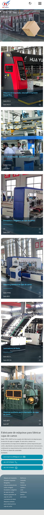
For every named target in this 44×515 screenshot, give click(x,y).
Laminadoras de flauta (11, 348)
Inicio (3, 11)
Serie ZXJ (6, 232)
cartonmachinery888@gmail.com (13, 457)
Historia (22, 483)
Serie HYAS (7, 293)
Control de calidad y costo (23, 487)
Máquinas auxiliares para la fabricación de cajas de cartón (10, 504)
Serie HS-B (6, 105)
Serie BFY (6, 421)
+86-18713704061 (9, 462)
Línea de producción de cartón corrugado (18, 157)
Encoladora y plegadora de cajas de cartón (19, 221)
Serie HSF (6, 169)
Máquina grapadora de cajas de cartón (17, 285)
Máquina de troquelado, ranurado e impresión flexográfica (10, 480)
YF (4, 229)
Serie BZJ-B (7, 360)
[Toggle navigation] (40, 3)
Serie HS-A (6, 101)
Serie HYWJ (7, 165)
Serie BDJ (6, 296)
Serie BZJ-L (7, 357)
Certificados (23, 492)
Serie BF (6, 424)
